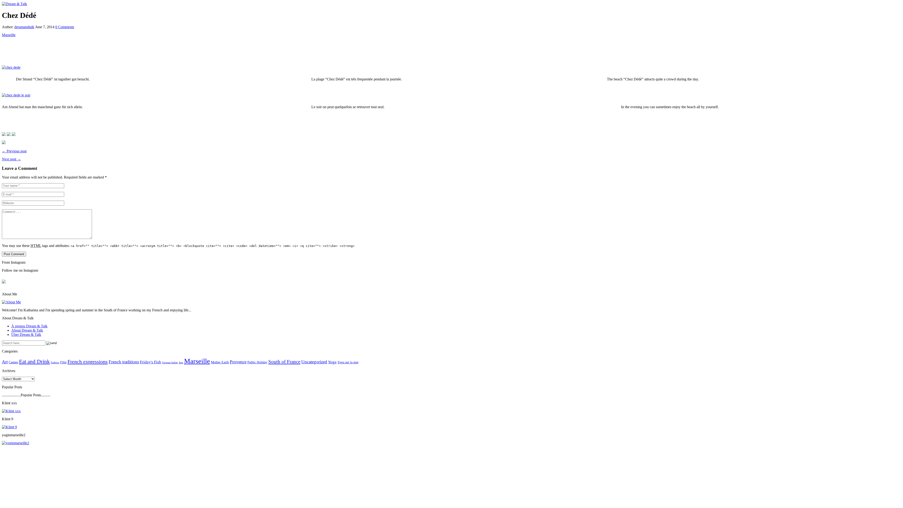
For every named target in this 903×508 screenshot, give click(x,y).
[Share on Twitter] (9, 134)
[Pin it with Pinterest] (14, 134)
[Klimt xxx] (11, 411)
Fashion (55, 362)
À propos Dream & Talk (29, 326)
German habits (170, 362)
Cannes (13, 362)
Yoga (332, 362)
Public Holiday (257, 362)
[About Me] (11, 302)
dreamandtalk (24, 27)
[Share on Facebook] (4, 134)
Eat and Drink (34, 361)
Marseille (9, 35)
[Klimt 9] (9, 427)
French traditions (124, 361)
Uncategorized (314, 361)
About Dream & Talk (27, 330)
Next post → (11, 159)
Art (5, 361)
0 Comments (64, 27)
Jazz (181, 362)
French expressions (87, 362)
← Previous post (14, 151)
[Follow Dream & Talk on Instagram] (4, 142)
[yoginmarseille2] (15, 443)
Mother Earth (220, 362)
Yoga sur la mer (348, 362)
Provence (238, 361)
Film (63, 362)
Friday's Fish (150, 362)
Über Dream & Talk (26, 335)
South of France (284, 362)
